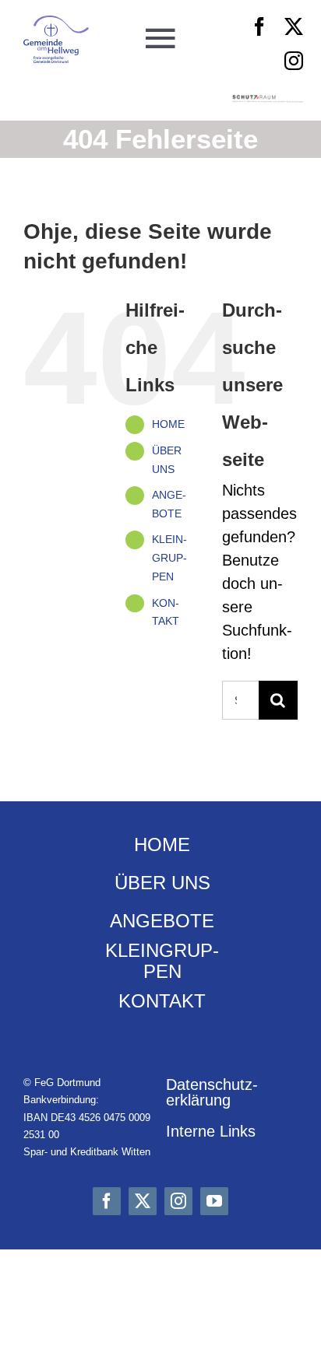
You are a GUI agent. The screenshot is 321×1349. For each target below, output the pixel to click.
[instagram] (293, 60)
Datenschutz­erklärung (212, 1092)
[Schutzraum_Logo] (268, 102)
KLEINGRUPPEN (169, 558)
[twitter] (293, 26)
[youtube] (214, 1201)
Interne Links (211, 1131)
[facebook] (259, 26)
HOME (168, 424)
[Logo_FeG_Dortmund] (56, 23)
